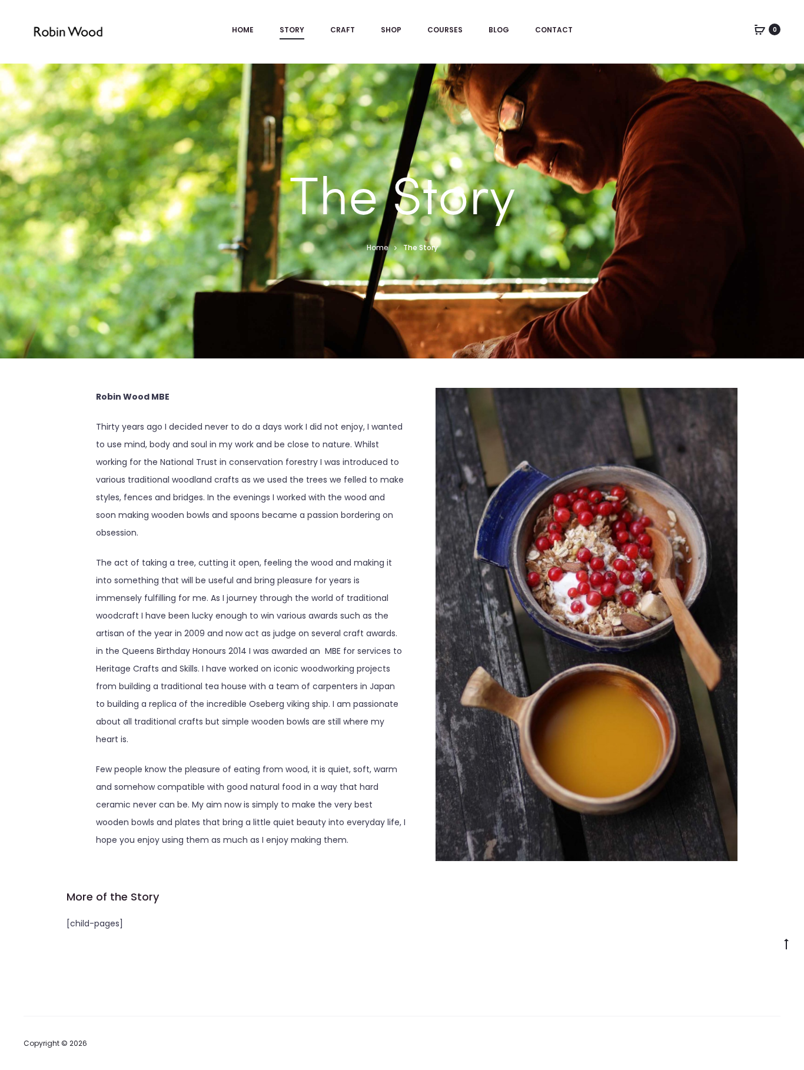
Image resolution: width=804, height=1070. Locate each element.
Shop (391, 30)
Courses (445, 30)
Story (292, 30)
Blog (499, 30)
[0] (760, 29)
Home (243, 30)
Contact (554, 30)
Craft (342, 30)
